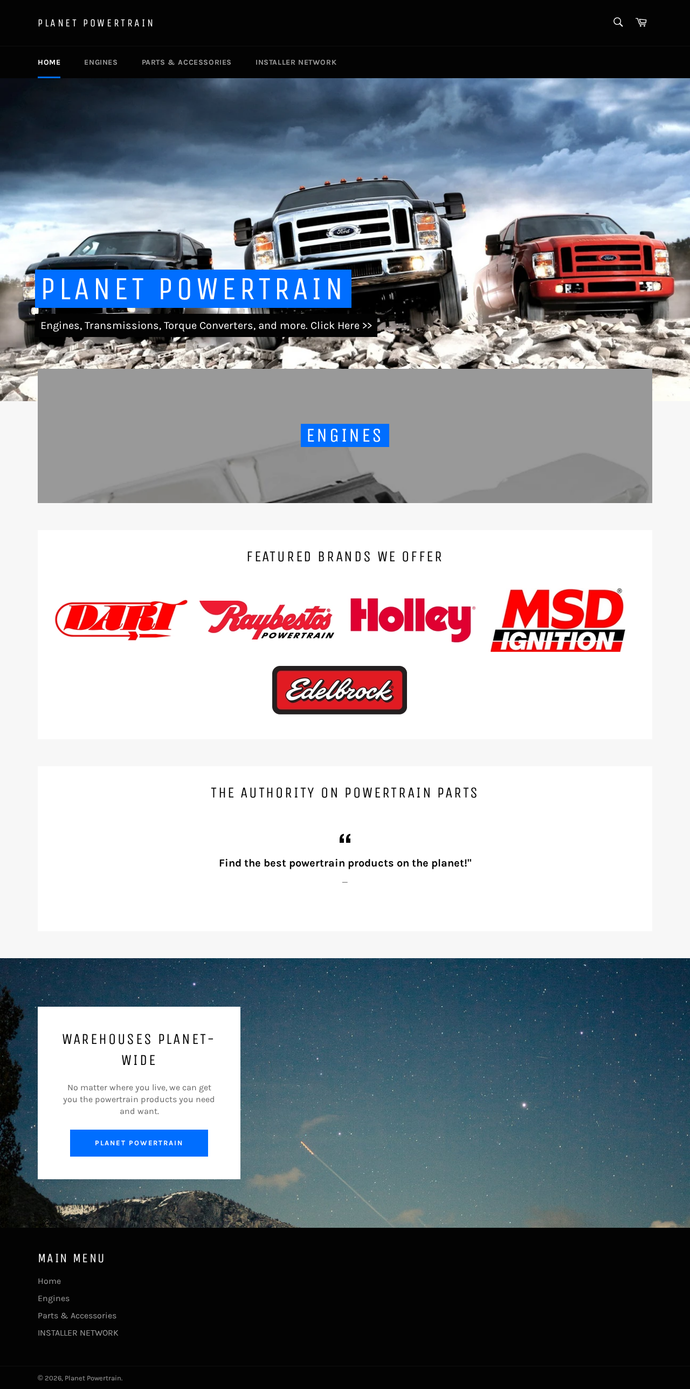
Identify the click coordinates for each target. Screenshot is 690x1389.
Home (49, 62)
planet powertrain (139, 1143)
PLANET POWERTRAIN (193, 289)
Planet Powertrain (96, 23)
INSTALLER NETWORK (296, 62)
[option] (345, 239)
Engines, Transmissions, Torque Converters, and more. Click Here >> (206, 325)
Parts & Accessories (187, 62)
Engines (101, 62)
